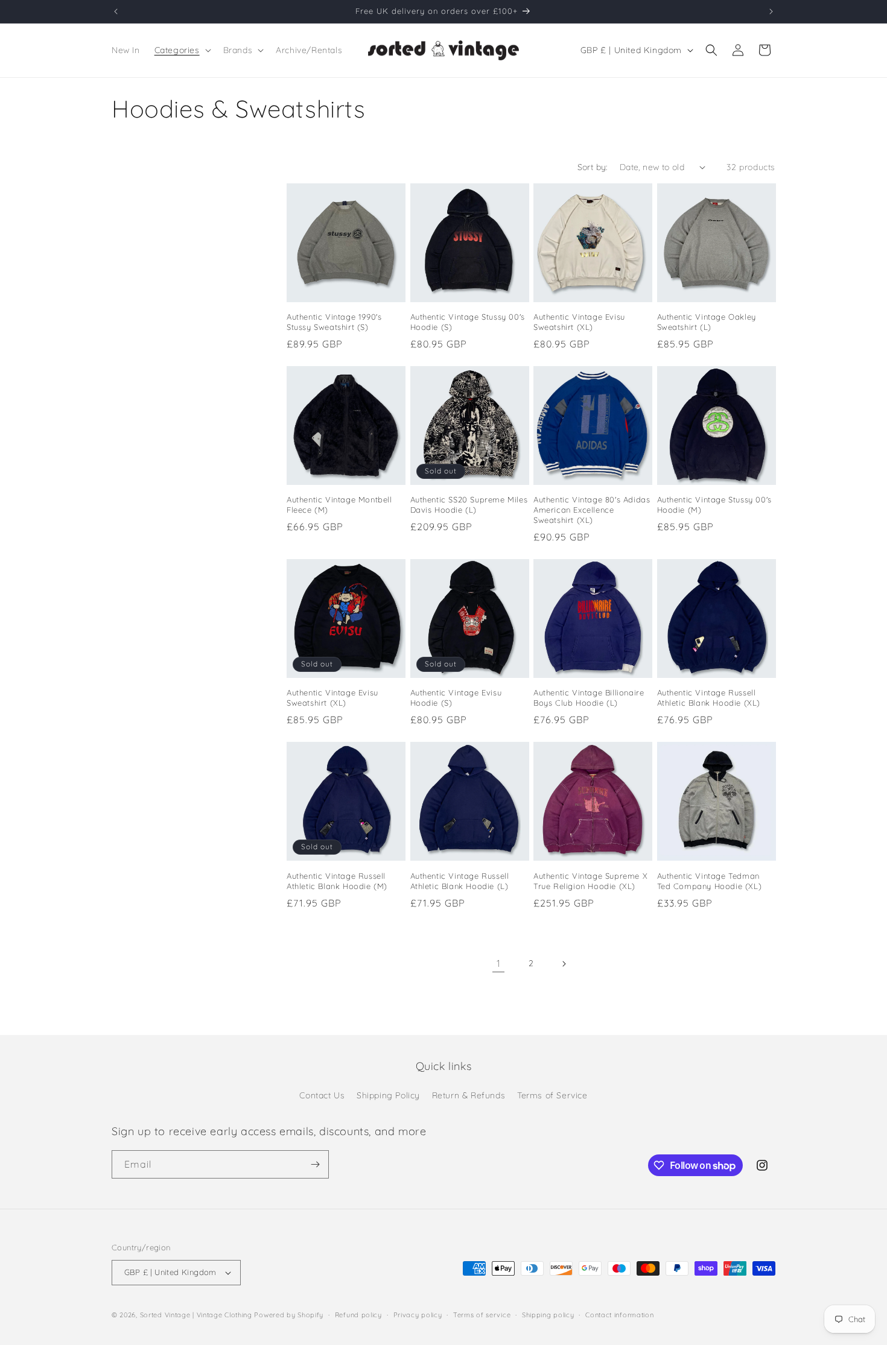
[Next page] (563, 964)
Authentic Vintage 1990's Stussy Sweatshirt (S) (334, 322)
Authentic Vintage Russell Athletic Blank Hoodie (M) (337, 881)
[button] (181, 50)
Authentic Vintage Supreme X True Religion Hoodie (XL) (590, 881)
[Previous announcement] (116, 11)
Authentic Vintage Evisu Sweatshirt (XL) (579, 322)
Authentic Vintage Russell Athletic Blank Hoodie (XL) (709, 697)
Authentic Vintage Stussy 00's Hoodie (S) (467, 322)
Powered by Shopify (288, 1315)
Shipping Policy (388, 1095)
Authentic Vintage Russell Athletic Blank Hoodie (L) (459, 881)
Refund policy (358, 1315)
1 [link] (499, 963)
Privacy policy (417, 1315)
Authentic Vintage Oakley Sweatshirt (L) (706, 322)
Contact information (619, 1315)
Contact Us (322, 1095)
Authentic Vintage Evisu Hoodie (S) (456, 697)
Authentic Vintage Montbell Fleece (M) (339, 504)
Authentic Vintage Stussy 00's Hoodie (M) (714, 504)
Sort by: (592, 167)
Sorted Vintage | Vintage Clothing (196, 1315)
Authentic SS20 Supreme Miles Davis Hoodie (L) (469, 504)
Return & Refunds (469, 1095)
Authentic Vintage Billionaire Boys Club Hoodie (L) (588, 697)
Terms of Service (552, 1095)
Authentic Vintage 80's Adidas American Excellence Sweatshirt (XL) (591, 510)
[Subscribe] (315, 1164)
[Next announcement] (771, 11)
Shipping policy (548, 1315)
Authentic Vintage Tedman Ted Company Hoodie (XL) (709, 881)
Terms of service (481, 1315)
